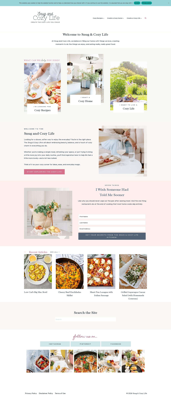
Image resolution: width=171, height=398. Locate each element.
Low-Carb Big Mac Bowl (35, 292)
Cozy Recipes (42, 110)
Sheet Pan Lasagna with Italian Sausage (101, 294)
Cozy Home (85, 101)
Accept (137, 3)
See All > (55, 252)
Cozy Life (128, 108)
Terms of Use (60, 393)
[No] (169, 3)
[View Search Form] (145, 18)
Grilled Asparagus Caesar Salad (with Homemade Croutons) (133, 295)
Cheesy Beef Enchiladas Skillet (69, 294)
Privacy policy (146, 3)
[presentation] (38, 271)
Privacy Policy (31, 393)
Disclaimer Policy (46, 393)
